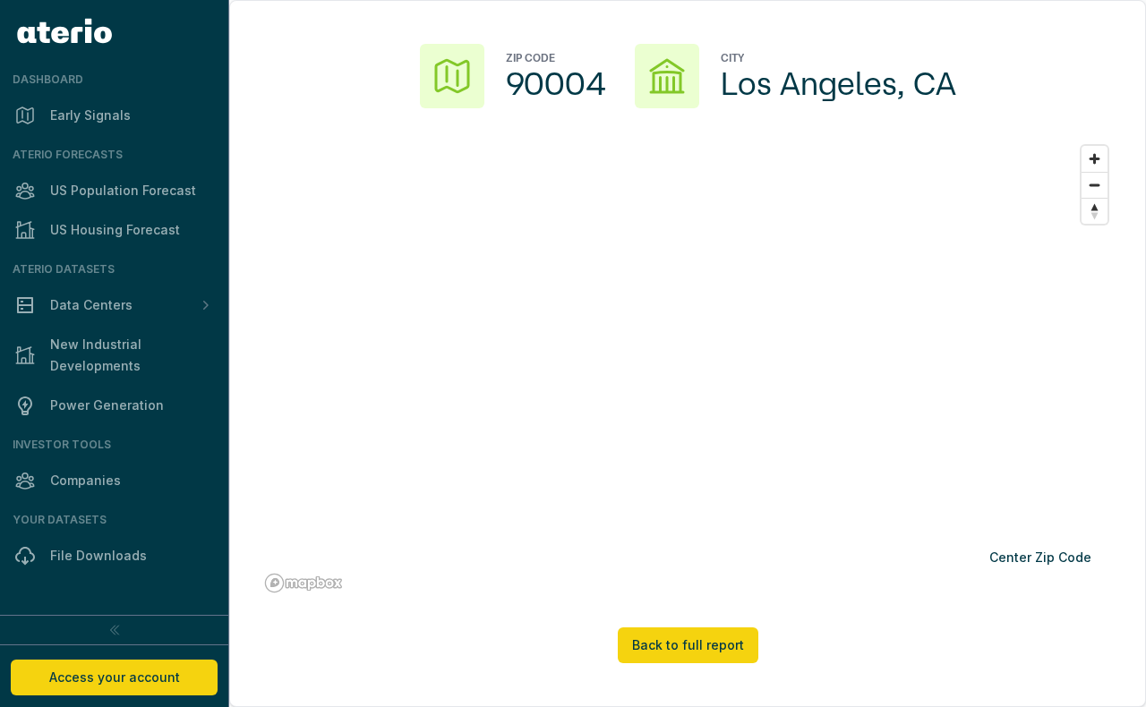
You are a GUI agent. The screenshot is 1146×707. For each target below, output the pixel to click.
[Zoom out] (1095, 185)
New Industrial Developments (95, 354)
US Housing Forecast (115, 229)
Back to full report (688, 644)
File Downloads (98, 555)
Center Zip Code (1040, 557)
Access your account (114, 677)
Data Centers (91, 304)
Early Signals (90, 115)
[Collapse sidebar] (114, 630)
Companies (85, 480)
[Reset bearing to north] (1095, 211)
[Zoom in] (1095, 159)
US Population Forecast (123, 190)
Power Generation (107, 405)
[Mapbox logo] (303, 583)
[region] (687, 368)
